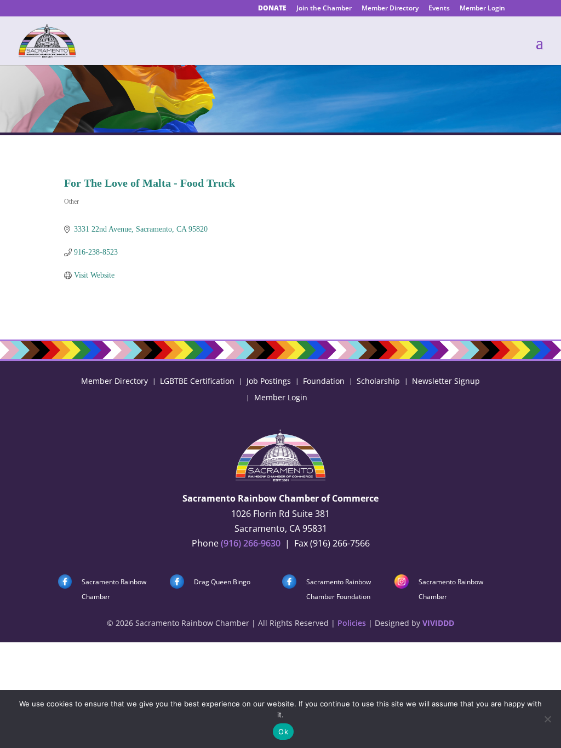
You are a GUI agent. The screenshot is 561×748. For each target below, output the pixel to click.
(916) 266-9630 (250, 543)
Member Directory (390, 9)
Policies (351, 623)
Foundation (324, 380)
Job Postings (269, 380)
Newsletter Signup (446, 380)
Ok (283, 731)
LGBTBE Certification (197, 380)
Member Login (482, 9)
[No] (547, 719)
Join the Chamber (324, 9)
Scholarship (378, 380)
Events (439, 9)
